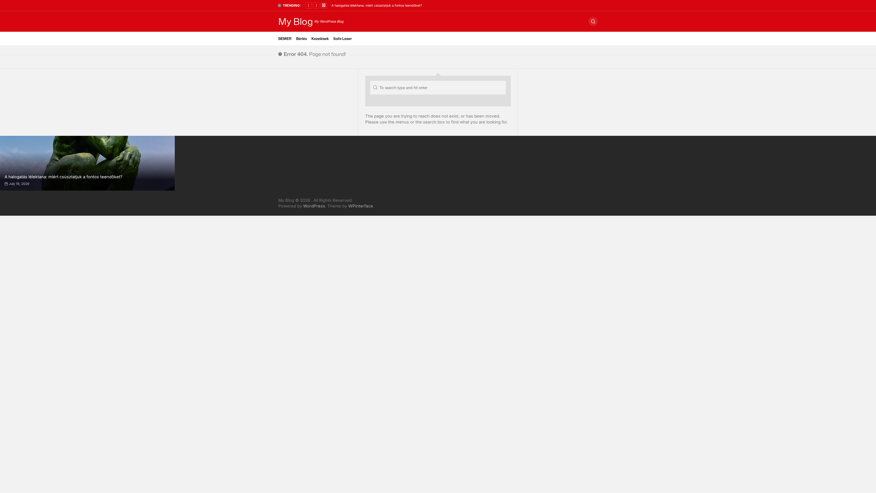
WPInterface (360, 206)
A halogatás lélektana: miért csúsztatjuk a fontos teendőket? (376, 5)
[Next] (316, 5)
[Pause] (324, 5)
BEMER (285, 38)
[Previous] (308, 5)
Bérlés (301, 38)
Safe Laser (342, 38)
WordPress (314, 206)
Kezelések (320, 38)
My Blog (295, 21)
